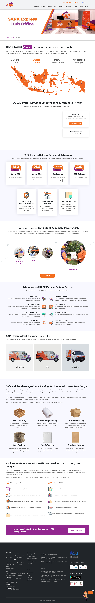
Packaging (29, 563)
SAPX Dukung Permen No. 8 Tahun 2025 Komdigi (52, 571)
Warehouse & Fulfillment (32, 558)
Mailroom (29, 560)
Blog (86, 6)
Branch (12, 37)
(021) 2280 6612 (17, 578)
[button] (44, 373)
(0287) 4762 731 (76, 133)
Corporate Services (74, 2)
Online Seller (65, 2)
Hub (55, 6)
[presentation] (7, 359)
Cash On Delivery (31, 554)
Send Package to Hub (76, 123)
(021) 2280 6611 (9, 578)
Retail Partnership (31, 553)
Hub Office (29, 577)
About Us (60, 6)
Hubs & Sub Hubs (58, 62)
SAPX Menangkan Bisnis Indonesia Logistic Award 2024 (53, 575)
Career (81, 6)
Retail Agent (79, 62)
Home (7, 37)
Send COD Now (47, 275)
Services (49, 6)
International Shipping (32, 561)
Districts (15, 62)
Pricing (43, 6)
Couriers (37, 62)
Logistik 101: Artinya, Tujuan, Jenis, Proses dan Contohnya (54, 557)
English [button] (85, 2)
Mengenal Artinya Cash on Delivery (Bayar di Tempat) (52, 553)
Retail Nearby (30, 579)
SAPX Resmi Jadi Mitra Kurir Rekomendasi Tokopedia (53, 579)
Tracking (36, 6)
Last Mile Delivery (31, 556)
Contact (75, 6)
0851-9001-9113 (15, 570)
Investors (68, 6)
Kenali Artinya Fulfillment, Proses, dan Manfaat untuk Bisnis (54, 561)
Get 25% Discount (76, 530)
